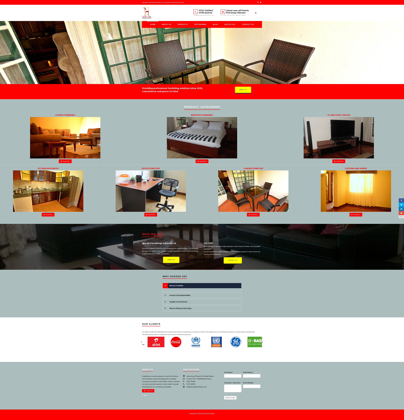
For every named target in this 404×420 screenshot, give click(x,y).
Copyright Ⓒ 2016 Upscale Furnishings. (202, 413)
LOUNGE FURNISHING (65, 115)
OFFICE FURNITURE (151, 168)
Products (183, 24)
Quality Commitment (178, 302)
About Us (166, 24)
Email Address (248, 372)
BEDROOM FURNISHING (202, 115)
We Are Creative (176, 286)
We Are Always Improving (180, 308)
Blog (215, 24)
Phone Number (248, 383)
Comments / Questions (232, 383)
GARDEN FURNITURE (253, 168)
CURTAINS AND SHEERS (356, 168)
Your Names (228, 372)
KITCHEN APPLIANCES (48, 168)
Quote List (229, 24)
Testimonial (200, 24)
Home (152, 24)
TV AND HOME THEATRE (338, 115)
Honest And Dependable (179, 295)
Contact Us (248, 24)
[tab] (202, 285)
